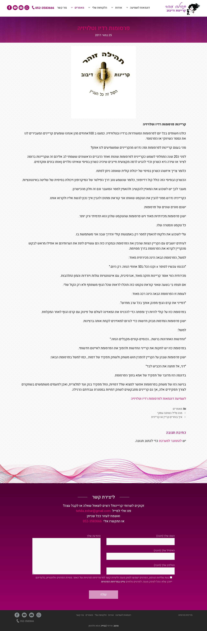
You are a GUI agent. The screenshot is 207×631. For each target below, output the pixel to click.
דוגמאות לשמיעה (140, 8)
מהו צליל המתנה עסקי (169, 413)
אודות (118, 8)
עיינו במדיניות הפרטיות (113, 582)
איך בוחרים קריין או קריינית (166, 417)
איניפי (110, 625)
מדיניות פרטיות (185, 615)
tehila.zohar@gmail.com (93, 511)
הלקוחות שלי (99, 8)
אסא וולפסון (94, 625)
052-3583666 (44, 8)
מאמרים (79, 8)
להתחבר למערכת (170, 441)
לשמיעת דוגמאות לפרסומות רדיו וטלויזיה (158, 398)
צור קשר (62, 8)
